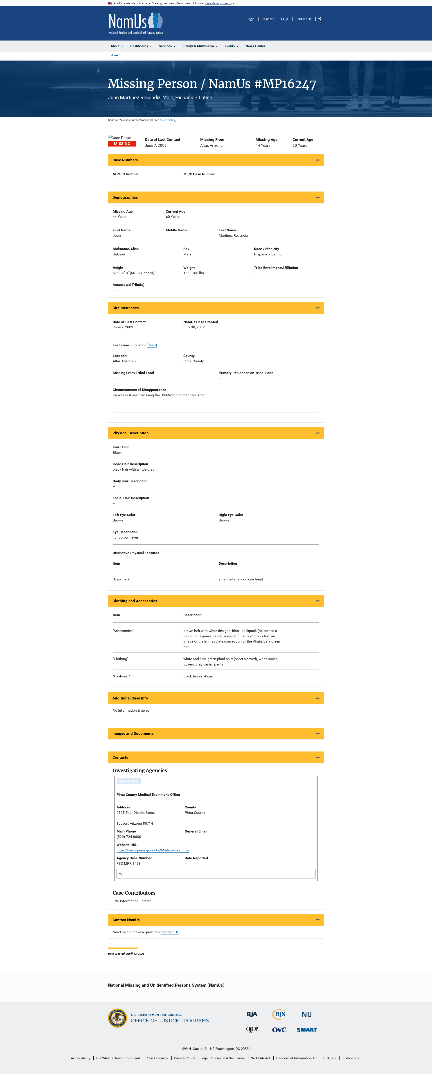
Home (114, 55)
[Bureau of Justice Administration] (252, 1012)
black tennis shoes (198, 676)
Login (250, 19)
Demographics (125, 197)
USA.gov (329, 1058)
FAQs (284, 19)
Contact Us (303, 19)
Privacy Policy (184, 1058)
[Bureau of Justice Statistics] (279, 1018)
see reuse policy (165, 120)
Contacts (120, 757)
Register (268, 19)
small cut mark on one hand (241, 579)
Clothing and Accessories (134, 601)
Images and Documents (133, 733)
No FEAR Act (260, 1058)
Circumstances (125, 308)
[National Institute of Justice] (306, 1013)
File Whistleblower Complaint (118, 1058)
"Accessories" (123, 631)
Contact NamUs (126, 920)
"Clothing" (120, 659)
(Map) (152, 345)
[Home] (136, 23)
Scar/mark (121, 579)
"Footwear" (121, 676)
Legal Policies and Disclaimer (222, 1058)
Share (322, 20)
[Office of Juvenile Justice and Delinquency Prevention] (252, 1031)
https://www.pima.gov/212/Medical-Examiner (153, 850)
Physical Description (130, 433)
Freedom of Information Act (297, 1058)
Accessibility (80, 1058)
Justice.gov (350, 1058)
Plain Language (157, 1058)
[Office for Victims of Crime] (279, 1030)
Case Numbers (125, 160)
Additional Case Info (130, 698)
